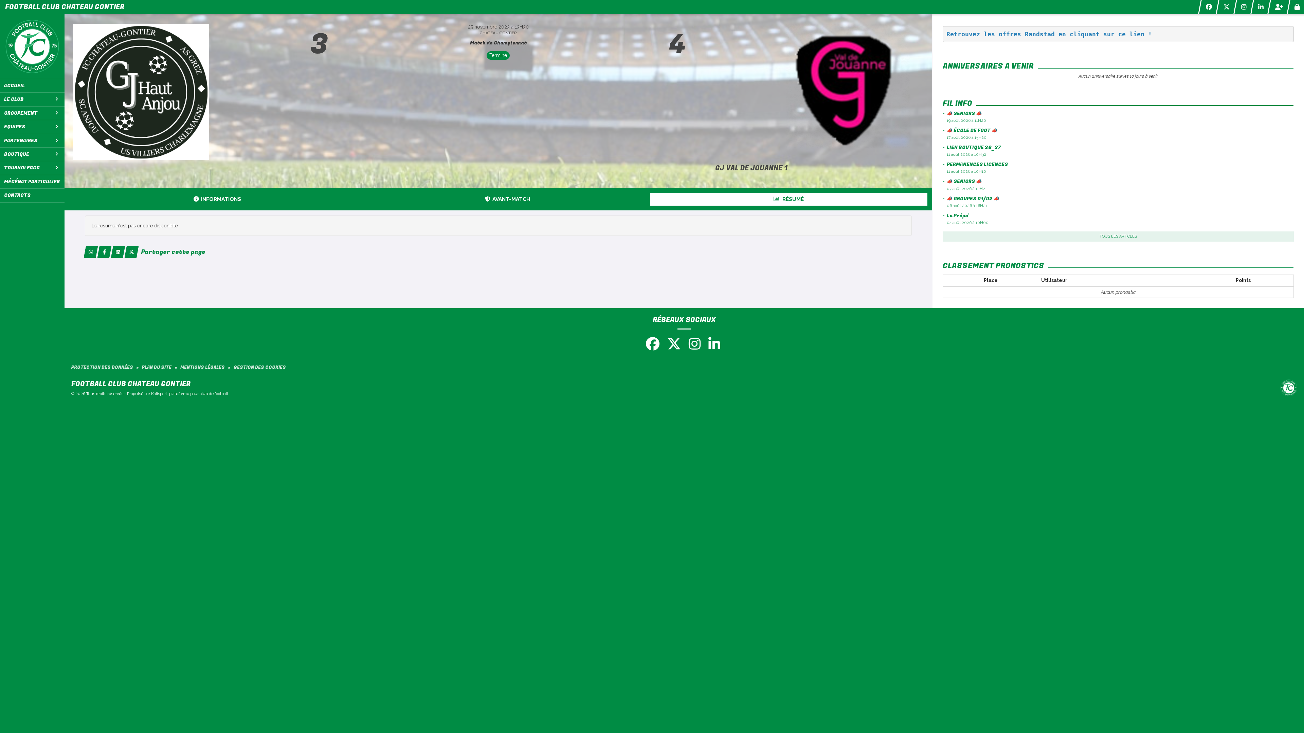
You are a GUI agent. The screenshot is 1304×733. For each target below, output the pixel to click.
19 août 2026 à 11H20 (966, 120)
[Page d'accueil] (32, 46)
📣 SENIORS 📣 (964, 113)
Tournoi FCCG (22, 167)
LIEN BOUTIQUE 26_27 (974, 147)
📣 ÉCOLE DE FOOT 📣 (972, 130)
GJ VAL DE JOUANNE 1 (751, 168)
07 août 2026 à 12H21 (967, 188)
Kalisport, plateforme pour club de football (189, 393)
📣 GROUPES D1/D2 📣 (973, 198)
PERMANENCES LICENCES (977, 164)
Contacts (17, 195)
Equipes (14, 126)
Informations (221, 199)
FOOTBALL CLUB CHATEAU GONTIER (64, 7)
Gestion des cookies (260, 367)
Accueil (14, 85)
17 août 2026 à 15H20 (966, 137)
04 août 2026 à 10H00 (968, 222)
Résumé (792, 199)
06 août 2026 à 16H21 (967, 205)
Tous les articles (1118, 236)
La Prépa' (958, 215)
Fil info (957, 103)
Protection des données (102, 367)
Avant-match (511, 199)
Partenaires (20, 140)
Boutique (16, 154)
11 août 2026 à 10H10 (966, 171)
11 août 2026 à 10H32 (966, 154)
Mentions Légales (202, 367)
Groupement (20, 113)
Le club (14, 99)
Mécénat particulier (32, 181)
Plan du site (156, 367)
